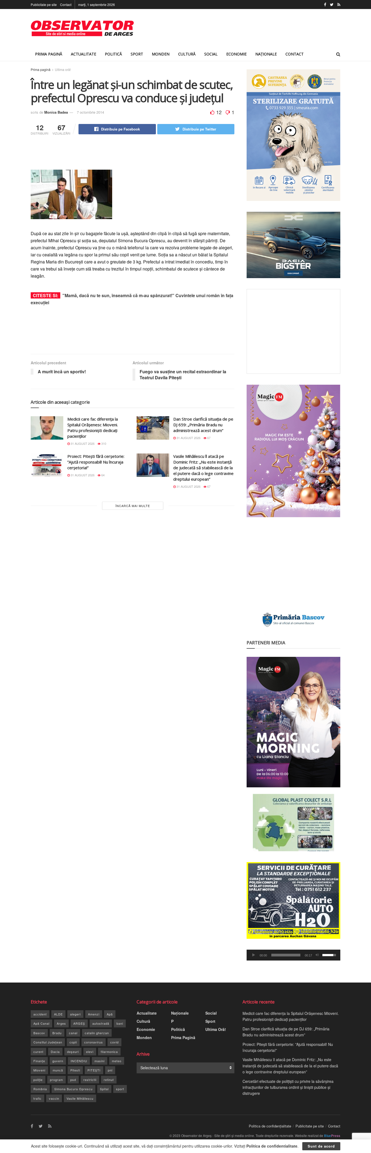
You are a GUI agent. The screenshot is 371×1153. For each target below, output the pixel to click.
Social (211, 54)
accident (40, 1014)
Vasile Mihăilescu (80, 1098)
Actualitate (83, 54)
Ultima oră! (63, 69)
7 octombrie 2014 (90, 112)
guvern (57, 1061)
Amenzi (93, 1014)
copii (73, 1042)
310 (103, 443)
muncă (58, 1070)
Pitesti (75, 1070)
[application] (293, 955)
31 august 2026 (82, 443)
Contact (65, 4)
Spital (104, 1089)
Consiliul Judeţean (47, 1042)
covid (114, 1042)
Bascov (39, 1033)
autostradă (100, 1023)
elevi (89, 1051)
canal (73, 1033)
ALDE (58, 1014)
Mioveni (39, 1070)
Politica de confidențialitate (270, 1126)
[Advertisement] (241, 28)
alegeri (75, 1014)
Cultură (187, 54)
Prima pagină (41, 69)
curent (38, 1051)
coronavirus (93, 1042)
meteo (116, 1061)
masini (100, 1061)
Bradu (57, 1033)
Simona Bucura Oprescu (73, 1089)
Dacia (55, 1051)
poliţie (38, 1079)
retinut (109, 1079)
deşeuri (73, 1051)
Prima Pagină (48, 54)
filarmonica (109, 1051)
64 (102, 475)
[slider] (285, 955)
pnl (110, 1070)
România (40, 1089)
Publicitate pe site (44, 4)
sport (120, 1089)
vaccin (54, 1098)
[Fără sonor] (317, 955)
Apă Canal (41, 1023)
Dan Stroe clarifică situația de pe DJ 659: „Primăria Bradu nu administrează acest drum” (203, 424)
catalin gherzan (97, 1033)
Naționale (266, 54)
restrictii (89, 1079)
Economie (236, 54)
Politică (113, 54)
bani (120, 1023)
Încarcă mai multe (132, 506)
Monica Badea (56, 112)
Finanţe (39, 1061)
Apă (110, 1014)
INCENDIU (79, 1061)
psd (73, 1079)
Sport (137, 54)
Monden (160, 54)
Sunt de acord (321, 1146)
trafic (37, 1098)
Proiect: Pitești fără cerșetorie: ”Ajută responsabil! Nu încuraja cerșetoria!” (95, 461)
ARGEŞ (79, 1023)
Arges (61, 1023)
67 (208, 438)
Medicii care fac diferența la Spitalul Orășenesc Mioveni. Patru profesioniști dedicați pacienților (92, 427)
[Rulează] (253, 955)
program (56, 1079)
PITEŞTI (93, 1070)
